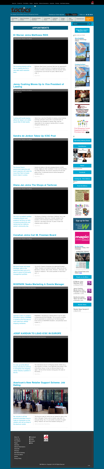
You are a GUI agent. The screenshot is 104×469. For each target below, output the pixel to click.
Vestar (36, 118)
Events (16, 456)
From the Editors (82, 186)
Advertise (36, 3)
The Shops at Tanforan (40, 216)
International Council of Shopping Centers (48, 365)
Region (31, 3)
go (90, 23)
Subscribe (52, 3)
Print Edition (26, 3)
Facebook (33, 437)
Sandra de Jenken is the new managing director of (48, 167)
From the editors (18, 454)
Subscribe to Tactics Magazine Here (82, 30)
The (36, 266)
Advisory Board (56, 368)
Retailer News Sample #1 (81, 309)
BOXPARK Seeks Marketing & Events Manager (38, 284)
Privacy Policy (17, 458)
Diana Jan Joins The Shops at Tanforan (35, 185)
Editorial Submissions (44, 3)
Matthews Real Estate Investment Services (46, 66)
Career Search (18, 288)
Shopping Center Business (29, 288)
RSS (31, 443)
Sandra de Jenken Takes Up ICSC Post (34, 136)
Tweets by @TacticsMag (77, 168)
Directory (57, 3)
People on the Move (27, 38)
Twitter (32, 439)
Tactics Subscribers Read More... (43, 424)
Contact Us (19, 3)
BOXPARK (37, 315)
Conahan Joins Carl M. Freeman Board (34, 235)
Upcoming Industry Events (82, 140)
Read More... (38, 75)
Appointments (17, 38)
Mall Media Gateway (64, 3)
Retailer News (82, 304)
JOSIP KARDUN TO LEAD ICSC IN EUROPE (37, 333)
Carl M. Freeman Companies (44, 266)
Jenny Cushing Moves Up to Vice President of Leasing (38, 85)
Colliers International (46, 69)
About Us (14, 3)
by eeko (89, 465)
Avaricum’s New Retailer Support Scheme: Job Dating (39, 383)
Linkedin (32, 441)
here (80, 273)
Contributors (82, 146)
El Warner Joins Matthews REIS (30, 35)
